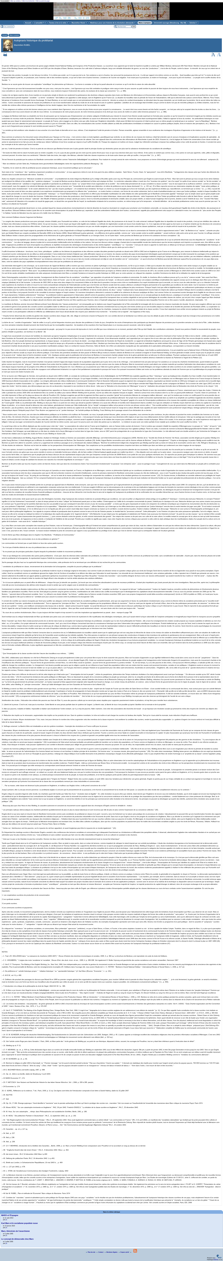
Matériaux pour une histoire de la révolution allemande (113, 23)
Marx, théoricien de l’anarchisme (15, 1231)
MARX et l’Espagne (9, 1215)
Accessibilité (5, 1)
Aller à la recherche (28, 1)
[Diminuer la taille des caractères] (219, 56)
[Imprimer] (5, 56)
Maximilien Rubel (79, 23)
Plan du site (92, 1252)
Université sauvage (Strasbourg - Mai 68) (170, 23)
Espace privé (125, 1252)
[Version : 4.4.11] (219, 1258)
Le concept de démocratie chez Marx (17, 1239)
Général (193, 23)
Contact (101, 1252)
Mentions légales (112, 1252)
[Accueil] (111, 19)
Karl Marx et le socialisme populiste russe (19, 1223)
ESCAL (215, 1259)
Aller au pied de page (43, 1)
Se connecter (8, 26)
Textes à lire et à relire (58, 23)
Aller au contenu (15, 1)
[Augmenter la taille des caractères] (213, 56)
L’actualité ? (40, 23)
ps (6, 1219)
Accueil (28, 23)
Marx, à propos (145, 23)
